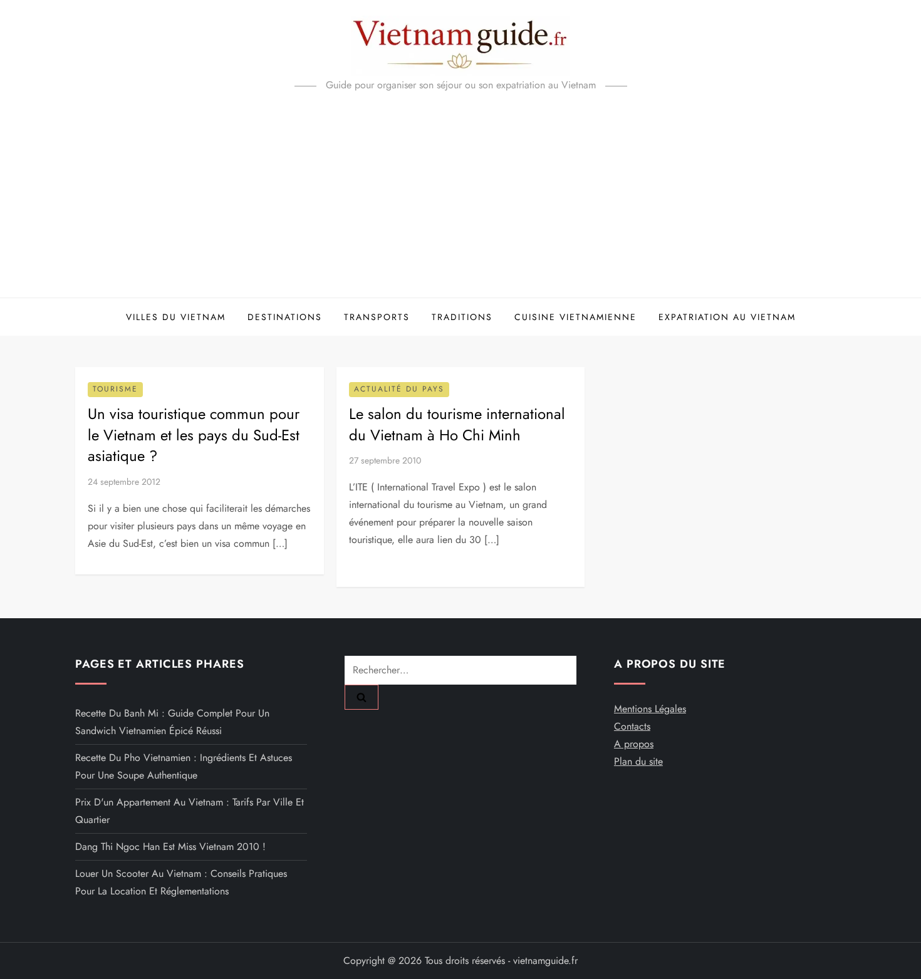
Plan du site (638, 761)
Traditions (462, 317)
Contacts (632, 726)
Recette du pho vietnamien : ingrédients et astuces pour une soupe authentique (183, 766)
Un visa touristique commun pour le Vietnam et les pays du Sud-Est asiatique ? (193, 435)
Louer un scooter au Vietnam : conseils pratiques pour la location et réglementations (181, 882)
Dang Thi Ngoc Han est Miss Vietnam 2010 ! (170, 846)
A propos (633, 744)
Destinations (284, 317)
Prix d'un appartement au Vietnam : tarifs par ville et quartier (189, 811)
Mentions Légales (650, 709)
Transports (377, 317)
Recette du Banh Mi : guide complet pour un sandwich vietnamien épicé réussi (172, 722)
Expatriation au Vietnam (727, 317)
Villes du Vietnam (176, 317)
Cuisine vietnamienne (575, 317)
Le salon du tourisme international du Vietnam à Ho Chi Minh (457, 424)
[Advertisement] (460, 203)
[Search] (361, 697)
